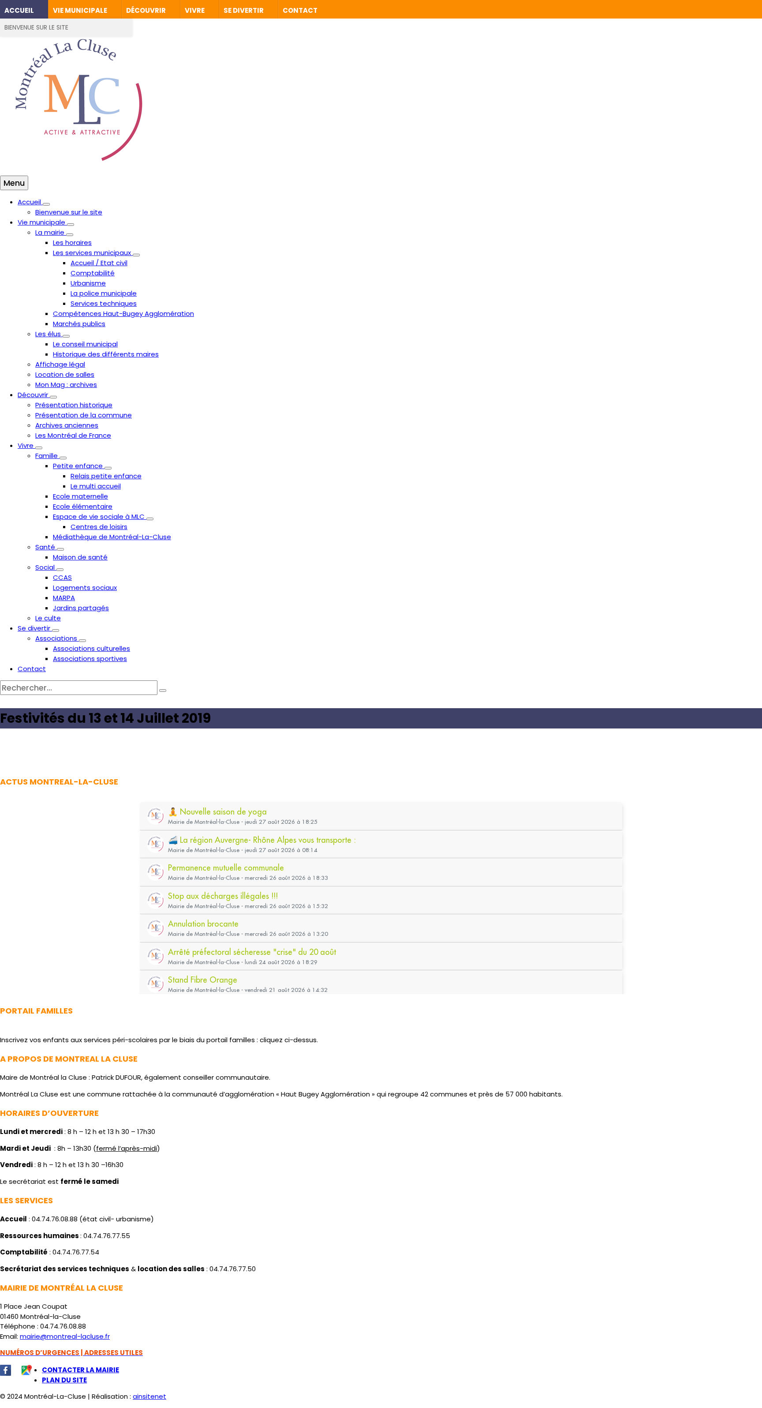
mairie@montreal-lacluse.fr (65, 1336)
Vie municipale (80, 10)
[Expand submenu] (46, 204)
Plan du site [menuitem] (64, 1380)
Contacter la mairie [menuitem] (80, 1369)
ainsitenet (149, 1396)
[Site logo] (79, 170)
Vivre (195, 10)
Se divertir (244, 10)
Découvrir (146, 10)
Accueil (19, 10)
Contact (300, 10)
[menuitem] (30, 202)
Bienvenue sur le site (36, 27)
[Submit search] (162, 690)
